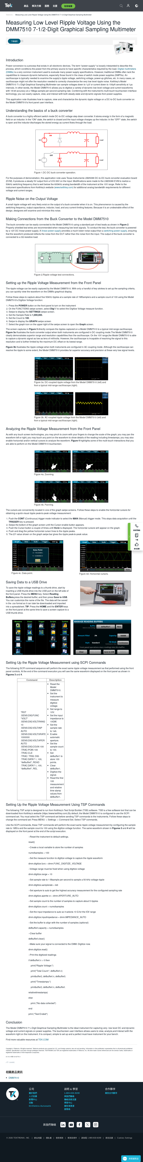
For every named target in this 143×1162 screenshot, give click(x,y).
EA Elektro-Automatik (40, 1106)
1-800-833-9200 (72, 1093)
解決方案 (36, 5)
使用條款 (59, 1138)
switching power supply (115, 230)
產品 (26, 5)
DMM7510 (14, 1077)
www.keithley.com (64, 187)
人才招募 (33, 1096)
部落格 (67, 1109)
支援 (55, 5)
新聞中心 (33, 1099)
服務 (47, 5)
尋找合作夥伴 (111, 1093)
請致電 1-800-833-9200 (91, 1138)
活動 (31, 1103)
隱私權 (49, 1138)
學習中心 (68, 1103)
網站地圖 (38, 1138)
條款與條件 (72, 1138)
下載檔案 (14, 41)
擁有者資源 (69, 1106)
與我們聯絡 (69, 1096)
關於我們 (33, 1093)
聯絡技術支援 (70, 1099)
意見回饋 (109, 1138)
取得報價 (68, 6)
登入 (128, 6)
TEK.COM (43, 1039)
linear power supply (51, 230)
